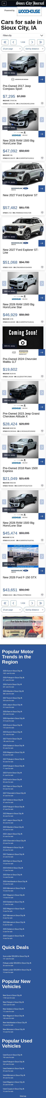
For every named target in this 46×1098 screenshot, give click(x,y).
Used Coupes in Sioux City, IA (13, 1090)
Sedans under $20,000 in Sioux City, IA (17, 971)
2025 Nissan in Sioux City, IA (13, 849)
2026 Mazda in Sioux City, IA (13, 692)
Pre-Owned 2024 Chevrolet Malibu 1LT (20, 360)
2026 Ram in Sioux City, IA (12, 713)
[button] (4, 65)
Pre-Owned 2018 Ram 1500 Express (20, 469)
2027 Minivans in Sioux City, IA (14, 917)
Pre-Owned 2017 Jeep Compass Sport (17, 87)
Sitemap (23, 1096)
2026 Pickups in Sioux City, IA (13, 679)
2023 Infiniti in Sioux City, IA (13, 869)
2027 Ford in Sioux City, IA (12, 740)
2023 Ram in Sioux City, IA (12, 862)
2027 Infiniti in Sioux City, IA (13, 801)
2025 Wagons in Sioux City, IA (14, 910)
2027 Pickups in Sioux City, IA (13, 760)
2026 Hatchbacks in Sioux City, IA (15, 883)
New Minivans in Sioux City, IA (14, 1030)
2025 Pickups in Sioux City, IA (13, 808)
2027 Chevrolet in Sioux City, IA (14, 794)
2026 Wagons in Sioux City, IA (14, 753)
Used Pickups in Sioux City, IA (13, 1063)
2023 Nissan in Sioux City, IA (13, 815)
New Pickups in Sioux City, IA (13, 1003)
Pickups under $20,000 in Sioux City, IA (17, 964)
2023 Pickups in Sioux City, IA (13, 767)
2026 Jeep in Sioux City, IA (12, 706)
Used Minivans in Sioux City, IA (14, 1076)
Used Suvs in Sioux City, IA (12, 1056)
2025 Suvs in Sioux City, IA (12, 726)
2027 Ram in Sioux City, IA (12, 787)
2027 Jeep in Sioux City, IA (12, 821)
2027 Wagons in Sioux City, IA (14, 896)
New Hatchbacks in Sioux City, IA (15, 1024)
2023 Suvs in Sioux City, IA (12, 733)
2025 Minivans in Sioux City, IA (14, 889)
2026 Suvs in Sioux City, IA (12, 672)
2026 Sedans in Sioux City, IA (13, 747)
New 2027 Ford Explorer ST (20, 195)
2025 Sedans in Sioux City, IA (13, 930)
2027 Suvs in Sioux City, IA (12, 699)
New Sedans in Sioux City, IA (13, 1010)
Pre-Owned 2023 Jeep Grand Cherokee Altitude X (21, 415)
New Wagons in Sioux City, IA (13, 1017)
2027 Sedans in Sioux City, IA (13, 855)
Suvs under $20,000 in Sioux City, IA (16, 957)
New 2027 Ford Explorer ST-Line (20, 251)
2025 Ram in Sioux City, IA (12, 876)
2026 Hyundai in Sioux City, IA (14, 719)
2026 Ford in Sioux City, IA (12, 685)
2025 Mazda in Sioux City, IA (13, 828)
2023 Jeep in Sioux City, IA (12, 835)
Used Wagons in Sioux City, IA (14, 1083)
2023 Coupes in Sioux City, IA (13, 937)
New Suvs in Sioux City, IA (12, 996)
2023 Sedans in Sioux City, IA (13, 903)
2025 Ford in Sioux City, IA (12, 781)
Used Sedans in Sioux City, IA (13, 1070)
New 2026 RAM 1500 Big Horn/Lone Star (18, 142)
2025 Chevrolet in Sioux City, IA (14, 842)
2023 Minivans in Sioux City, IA (14, 923)
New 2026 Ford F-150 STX (19, 577)
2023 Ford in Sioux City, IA (12, 774)
